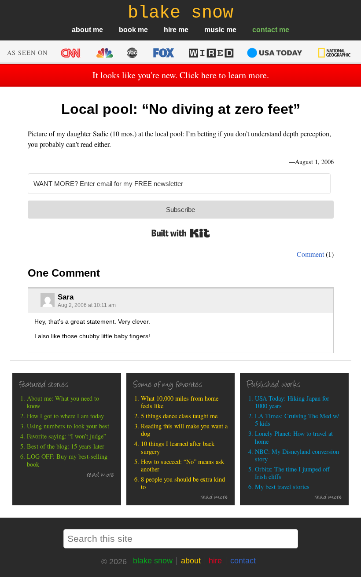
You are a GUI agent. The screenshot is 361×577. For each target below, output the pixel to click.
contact (264, 29)
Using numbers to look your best (68, 426)
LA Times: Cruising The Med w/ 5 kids (297, 419)
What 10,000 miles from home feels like (179, 402)
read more (100, 475)
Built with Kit (180, 233)
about (81, 29)
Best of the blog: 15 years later (65, 446)
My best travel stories (282, 486)
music (214, 29)
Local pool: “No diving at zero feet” (180, 109)
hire (170, 29)
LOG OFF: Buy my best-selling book (67, 460)
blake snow (153, 560)
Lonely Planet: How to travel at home (294, 437)
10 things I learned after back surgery (177, 447)
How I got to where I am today (65, 416)
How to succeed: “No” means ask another (182, 465)
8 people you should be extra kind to (183, 483)
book (127, 29)
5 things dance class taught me (179, 416)
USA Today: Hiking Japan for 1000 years (292, 402)
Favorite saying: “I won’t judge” (66, 436)
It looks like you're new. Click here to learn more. (180, 75)
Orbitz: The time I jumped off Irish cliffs (292, 473)
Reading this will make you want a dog (184, 430)
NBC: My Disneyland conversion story (297, 455)
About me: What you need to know (63, 402)
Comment (310, 254)
